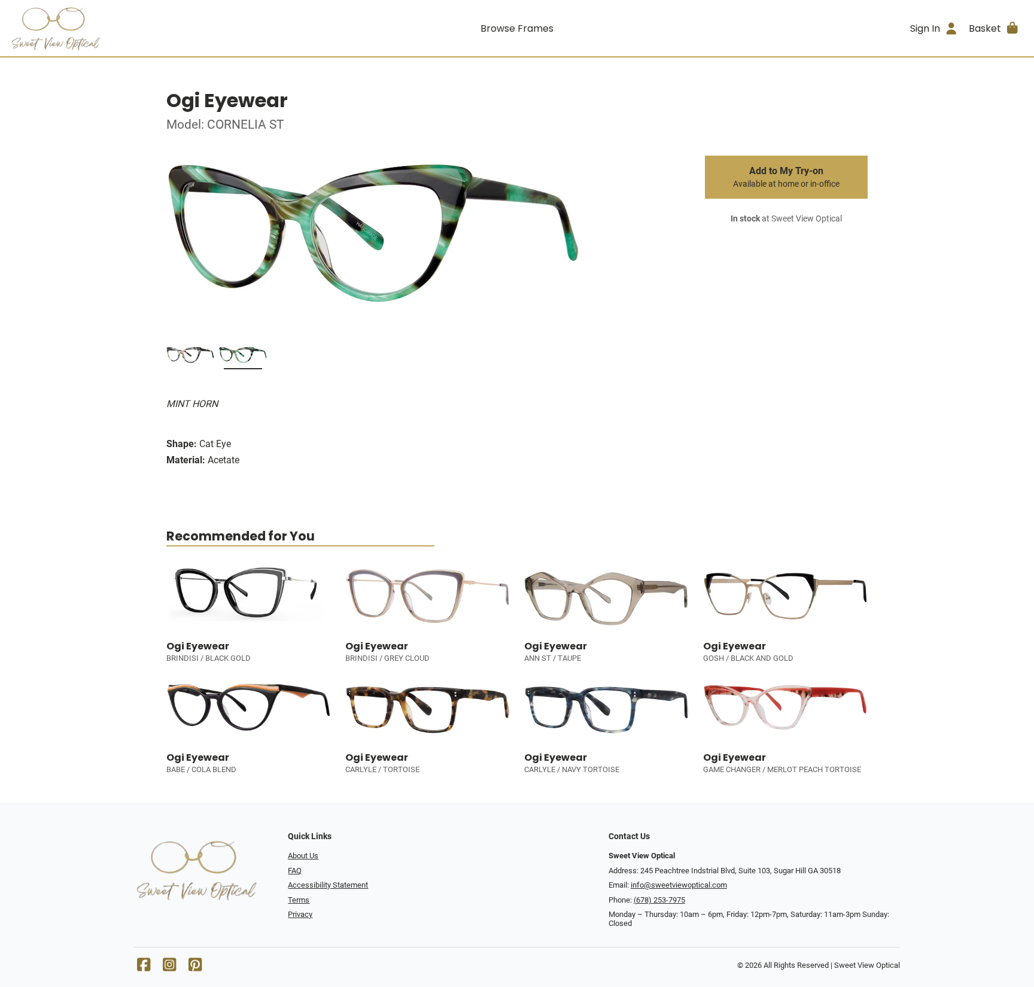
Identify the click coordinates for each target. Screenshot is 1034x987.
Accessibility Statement (328, 884)
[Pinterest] (195, 967)
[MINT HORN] (243, 357)
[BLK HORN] (190, 357)
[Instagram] (169, 967)
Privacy (300, 914)
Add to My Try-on (786, 177)
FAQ (295, 870)
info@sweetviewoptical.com (679, 884)
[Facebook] (143, 967)
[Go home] (136, 28)
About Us (303, 855)
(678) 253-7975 (659, 899)
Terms (298, 899)
